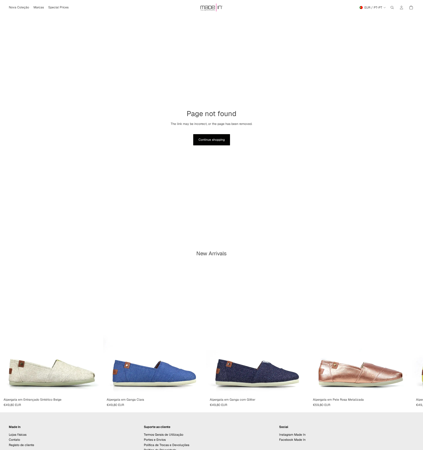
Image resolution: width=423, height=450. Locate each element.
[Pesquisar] (392, 7)
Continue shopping (212, 140)
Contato (14, 440)
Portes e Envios (155, 440)
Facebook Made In (292, 440)
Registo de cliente (21, 445)
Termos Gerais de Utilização (163, 435)
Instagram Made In (292, 435)
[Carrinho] (411, 7)
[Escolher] (96, 389)
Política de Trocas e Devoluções (166, 445)
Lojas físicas (17, 435)
